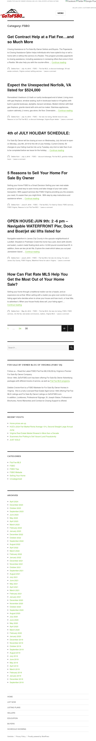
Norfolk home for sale (60, 117)
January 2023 (15, 531)
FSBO (35, 68)
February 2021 (16, 593)
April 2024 (14, 501)
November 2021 (16, 564)
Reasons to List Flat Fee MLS (17, 119)
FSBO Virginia (12, 207)
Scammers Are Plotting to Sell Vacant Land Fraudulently (33, 436)
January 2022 (15, 557)
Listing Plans (13, 707)
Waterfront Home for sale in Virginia (44, 260)
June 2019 (14, 659)
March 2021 (15, 590)
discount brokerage (44, 156)
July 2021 (14, 577)
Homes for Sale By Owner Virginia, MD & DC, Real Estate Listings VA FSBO (33, 1)
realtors (42, 314)
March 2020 (15, 629)
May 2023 (14, 518)
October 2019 (15, 646)
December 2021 (16, 560)
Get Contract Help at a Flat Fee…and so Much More (40, 39)
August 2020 (15, 613)
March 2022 (15, 550)
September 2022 (17, 541)
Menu (61, 13)
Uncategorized (16, 478)
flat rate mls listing (45, 117)
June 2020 (14, 620)
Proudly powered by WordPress (38, 736)
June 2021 (14, 580)
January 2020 (15, 636)
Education (12, 718)
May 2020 (14, 623)
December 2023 (16, 504)
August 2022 (15, 544)
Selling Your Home (17, 475)
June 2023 (14, 514)
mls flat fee (18, 314)
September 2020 (17, 610)
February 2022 (16, 554)
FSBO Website (16, 472)
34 (21, 328)
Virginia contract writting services (30, 71)
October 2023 (15, 508)
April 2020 (14, 626)
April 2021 (14, 587)
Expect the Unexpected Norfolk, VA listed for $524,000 (39, 87)
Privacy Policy (21, 736)
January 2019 (15, 675)
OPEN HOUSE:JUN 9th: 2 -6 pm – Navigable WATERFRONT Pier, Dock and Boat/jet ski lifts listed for (40, 226)
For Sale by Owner (55, 205)
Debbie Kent (15, 68)
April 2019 (14, 666)
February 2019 (16, 672)
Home (10, 696)
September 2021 (17, 570)
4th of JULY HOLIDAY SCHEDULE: (38, 133)
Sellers (11, 713)
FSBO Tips (14, 469)
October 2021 (15, 567)
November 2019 (16, 643)
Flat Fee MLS (15, 462)
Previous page (64, 331)
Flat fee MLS (43, 68)
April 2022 (14, 547)
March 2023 (15, 524)
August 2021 (15, 573)
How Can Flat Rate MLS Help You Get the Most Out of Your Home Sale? (37, 279)
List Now (11, 702)
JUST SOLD (15, 439)
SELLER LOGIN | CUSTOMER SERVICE (84, 8)
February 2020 (16, 633)
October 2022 (15, 537)
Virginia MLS (50, 314)
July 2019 (14, 656)
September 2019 (17, 649)
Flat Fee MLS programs (60, 381)
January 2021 (15, 597)
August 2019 (15, 652)
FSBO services (68, 205)
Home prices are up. (18, 423)
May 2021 (14, 583)
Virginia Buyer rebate (52, 119)
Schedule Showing (16, 729)
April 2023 (14, 521)
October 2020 (15, 606)
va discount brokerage (56, 68)
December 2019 (16, 639)
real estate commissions (31, 314)
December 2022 (16, 534)
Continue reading (59, 62)
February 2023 (16, 527)
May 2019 (14, 662)
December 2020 (16, 600)
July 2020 (14, 616)
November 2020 (16, 603)
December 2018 (16, 679)
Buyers (11, 723)
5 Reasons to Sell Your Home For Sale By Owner (37, 175)
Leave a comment (50, 71)
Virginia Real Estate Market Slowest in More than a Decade (34, 433)
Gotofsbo (10, 736)
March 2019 (15, 669)
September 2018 (17, 682)
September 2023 (17, 511)
